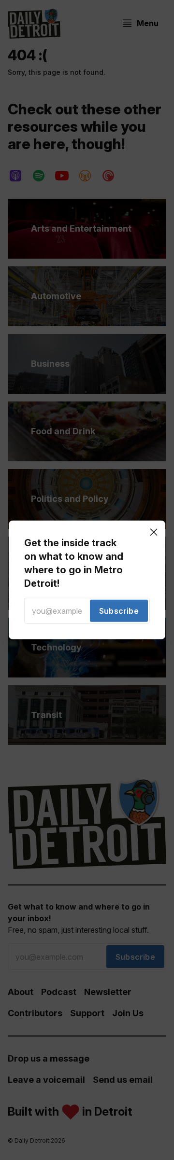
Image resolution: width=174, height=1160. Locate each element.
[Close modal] (154, 532)
